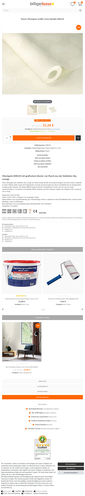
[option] (21, 279)
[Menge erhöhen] (10, 137)
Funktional (28, 493)
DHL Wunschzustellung (12, 493)
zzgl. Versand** (55, 129)
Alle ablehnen (70, 468)
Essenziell (7, 491)
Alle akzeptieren (71, 464)
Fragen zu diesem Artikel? (42, 161)
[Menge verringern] (10, 139)
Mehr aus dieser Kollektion (42, 164)
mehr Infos (42, 213)
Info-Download (42, 167)
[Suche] (80, 10)
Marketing (29, 491)
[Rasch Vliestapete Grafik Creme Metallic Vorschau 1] (32, 110)
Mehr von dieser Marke (42, 158)
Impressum (45, 483)
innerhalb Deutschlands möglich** (44, 428)
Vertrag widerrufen (42, 397)
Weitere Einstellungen (40, 493)
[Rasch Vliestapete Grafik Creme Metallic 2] (42, 110)
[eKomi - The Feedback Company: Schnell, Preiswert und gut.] (42, 447)
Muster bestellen (42, 155)
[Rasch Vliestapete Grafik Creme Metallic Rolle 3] (53, 110)
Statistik (18, 491)
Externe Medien (42, 491)
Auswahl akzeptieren (71, 473)
